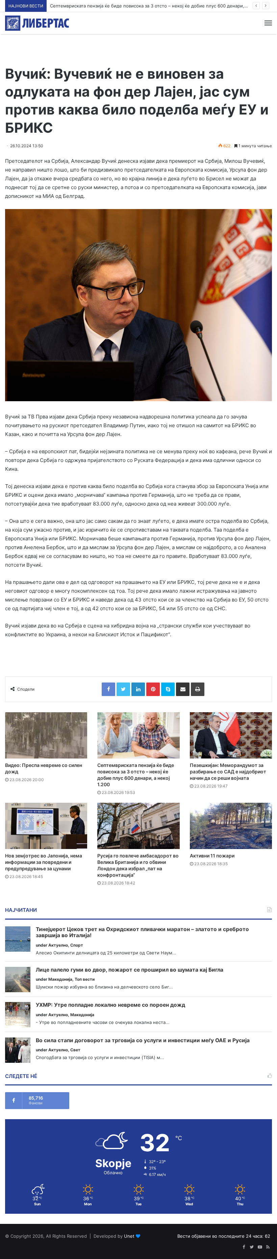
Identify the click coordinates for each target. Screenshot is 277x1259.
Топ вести (85, 979)
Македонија (60, 979)
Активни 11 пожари (212, 855)
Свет (75, 1049)
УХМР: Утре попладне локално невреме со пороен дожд (110, 1005)
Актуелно (58, 945)
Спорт (76, 945)
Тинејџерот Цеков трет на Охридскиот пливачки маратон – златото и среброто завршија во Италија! (142, 932)
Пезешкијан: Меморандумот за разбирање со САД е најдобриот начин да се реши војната (228, 771)
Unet (129, 1236)
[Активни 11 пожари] (231, 826)
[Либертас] (37, 23)
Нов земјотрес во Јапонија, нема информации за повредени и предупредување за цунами (43, 862)
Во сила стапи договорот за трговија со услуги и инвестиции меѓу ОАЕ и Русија (143, 1040)
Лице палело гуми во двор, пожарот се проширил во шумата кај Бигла (129, 970)
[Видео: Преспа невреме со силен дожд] (46, 735)
